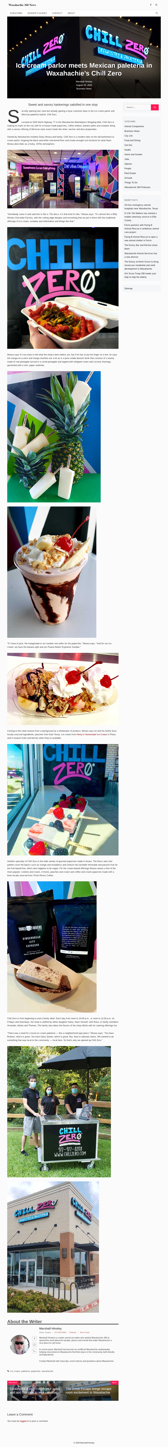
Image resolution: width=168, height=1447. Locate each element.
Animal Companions (134, 126)
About (71, 13)
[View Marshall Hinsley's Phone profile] (34, 1351)
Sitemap (128, 288)
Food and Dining (132, 140)
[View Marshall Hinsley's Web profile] (34, 1344)
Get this (128, 145)
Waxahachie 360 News (22, 5)
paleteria (25, 1371)
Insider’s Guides (37, 13)
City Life (128, 136)
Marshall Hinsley (50, 1328)
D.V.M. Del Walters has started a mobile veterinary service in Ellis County (140, 217)
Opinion (128, 164)
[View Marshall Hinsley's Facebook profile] (34, 1338)
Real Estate (130, 173)
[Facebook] (150, 5)
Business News (84, 88)
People (127, 168)
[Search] (155, 107)
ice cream (15, 1371)
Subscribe (16, 13)
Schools (128, 178)
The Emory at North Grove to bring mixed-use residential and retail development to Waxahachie (141, 265)
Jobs (126, 159)
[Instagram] (156, 5)
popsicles (35, 1371)
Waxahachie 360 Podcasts (137, 187)
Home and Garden (133, 154)
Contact (57, 13)
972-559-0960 (60, 1332)
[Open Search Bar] (157, 13)
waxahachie (47, 1371)
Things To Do (130, 182)
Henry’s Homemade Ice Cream (92, 734)
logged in (24, 1421)
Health (127, 150)
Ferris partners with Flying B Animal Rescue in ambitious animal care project (141, 228)
